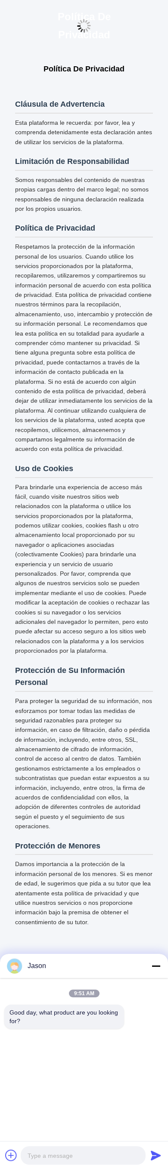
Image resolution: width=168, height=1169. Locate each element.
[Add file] (11, 1155)
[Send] (156, 1155)
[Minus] (156, 966)
